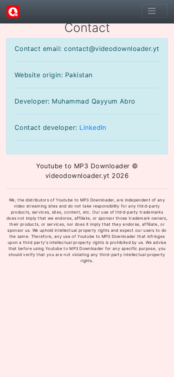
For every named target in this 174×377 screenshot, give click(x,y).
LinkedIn (92, 127)
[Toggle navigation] (155, 11)
